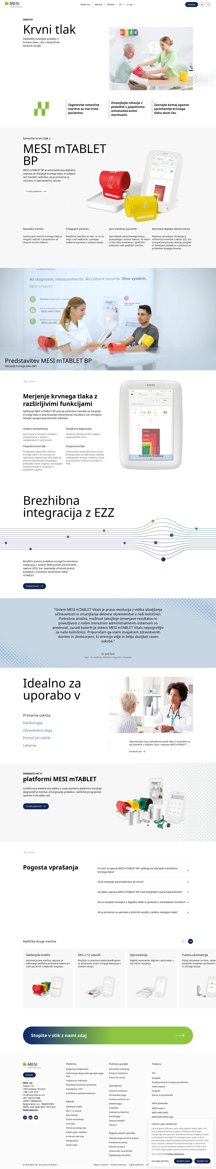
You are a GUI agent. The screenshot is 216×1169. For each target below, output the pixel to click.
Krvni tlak (70, 1123)
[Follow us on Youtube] (36, 1117)
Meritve (98, 4)
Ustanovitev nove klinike (120, 1151)
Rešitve (110, 4)
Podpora (156, 1063)
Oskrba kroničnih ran (119, 1099)
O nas (130, 4)
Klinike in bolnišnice (118, 1073)
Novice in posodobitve (162, 1095)
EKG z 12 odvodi (89, 955)
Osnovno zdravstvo (118, 1090)
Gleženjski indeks (38, 955)
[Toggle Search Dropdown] (208, 4)
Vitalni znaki (71, 1145)
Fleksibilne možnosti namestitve (81, 1084)
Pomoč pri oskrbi (37, 737)
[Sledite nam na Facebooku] (25, 1117)
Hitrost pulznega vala (76, 1128)
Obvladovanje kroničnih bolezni (124, 1138)
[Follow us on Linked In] (30, 1117)
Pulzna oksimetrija (75, 1119)
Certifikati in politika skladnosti (80, 1093)
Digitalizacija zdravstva (119, 1155)
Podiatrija (113, 1107)
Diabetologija (115, 1103)
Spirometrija (138, 955)
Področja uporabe (118, 1063)
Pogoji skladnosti (136, 1164)
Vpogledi (156, 1078)
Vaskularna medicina (119, 1112)
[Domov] (14, 5)
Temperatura (72, 1140)
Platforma (85, 4)
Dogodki (156, 1090)
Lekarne (29, 745)
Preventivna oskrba (118, 1142)
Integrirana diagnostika (77, 1069)
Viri (120, 4)
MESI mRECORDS (160, 1112)
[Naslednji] (190, 941)
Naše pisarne (30, 1109)
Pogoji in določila (101, 1164)
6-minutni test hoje (75, 1136)
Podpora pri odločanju (76, 1080)
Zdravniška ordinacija (119, 1069)
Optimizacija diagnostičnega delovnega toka (84, 1075)
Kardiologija (32, 722)
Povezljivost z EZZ (74, 1089)
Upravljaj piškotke (160, 1161)
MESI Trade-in (158, 1108)
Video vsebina (158, 1086)
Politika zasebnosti (118, 1164)
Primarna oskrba (36, 715)
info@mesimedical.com (34, 1095)
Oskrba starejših (117, 1120)
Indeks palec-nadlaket (76, 1132)
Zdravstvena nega (37, 730)
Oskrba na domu (117, 1146)
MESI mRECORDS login (163, 1116)
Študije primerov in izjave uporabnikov (170, 1082)
